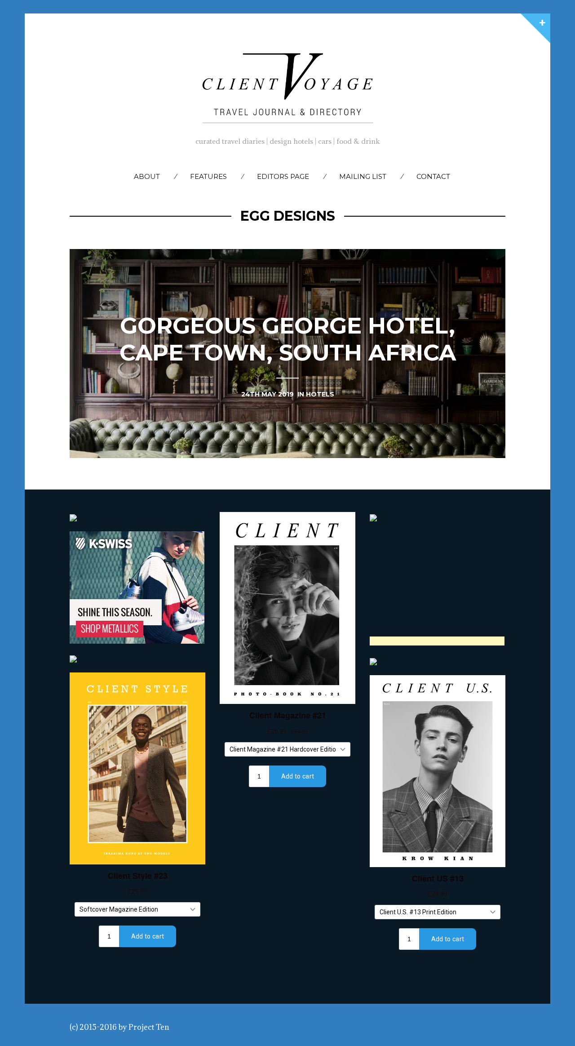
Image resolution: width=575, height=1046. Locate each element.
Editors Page (283, 176)
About (147, 176)
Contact (433, 176)
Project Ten (148, 1027)
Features (208, 176)
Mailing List (362, 176)
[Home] (287, 86)
